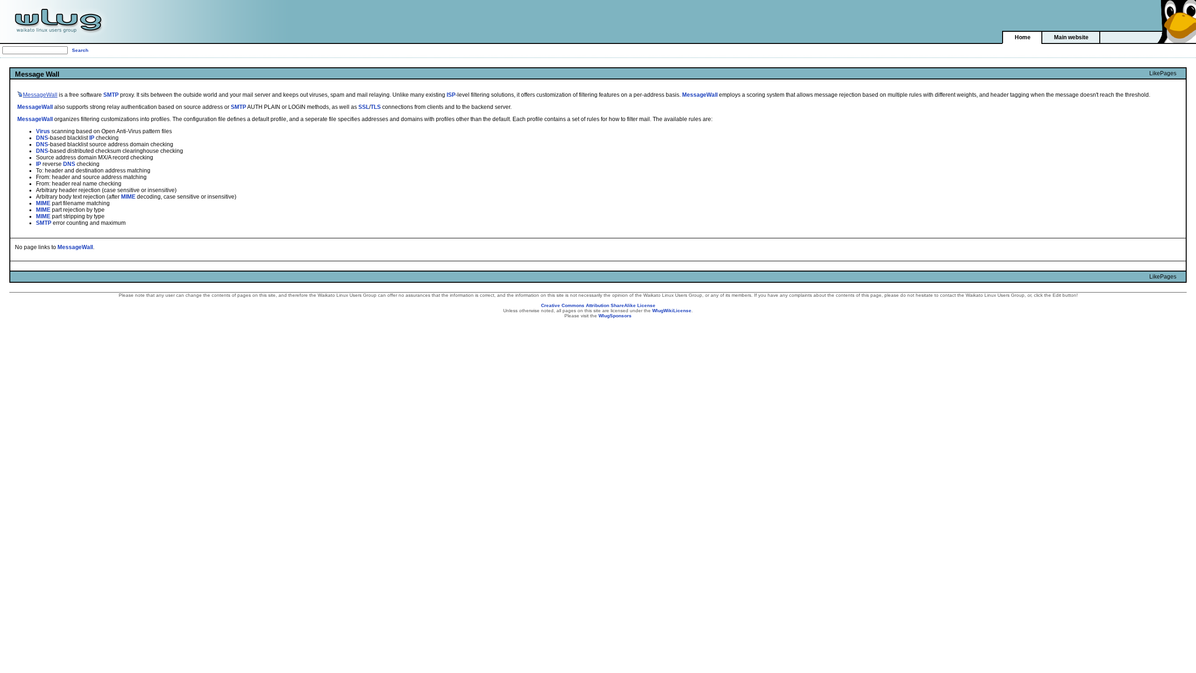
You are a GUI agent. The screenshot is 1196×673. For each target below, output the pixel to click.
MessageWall (700, 95)
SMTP (111, 95)
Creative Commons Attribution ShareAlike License (598, 305)
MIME (128, 196)
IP (91, 138)
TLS (375, 107)
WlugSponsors (615, 315)
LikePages (1162, 73)
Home (1023, 37)
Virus (43, 131)
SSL (363, 107)
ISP (451, 95)
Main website (1071, 37)
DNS (42, 138)
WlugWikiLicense (671, 310)
